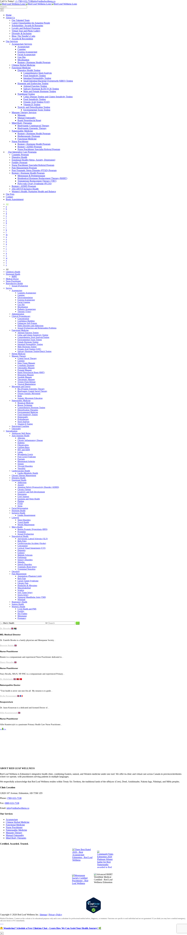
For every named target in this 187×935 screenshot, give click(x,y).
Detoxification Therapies (28, 410)
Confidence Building (26, 321)
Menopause (22, 616)
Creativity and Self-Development (31, 492)
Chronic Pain (23, 583)
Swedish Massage (25, 377)
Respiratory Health (19, 602)
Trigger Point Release (27, 382)
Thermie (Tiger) (24, 311)
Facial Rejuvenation (20, 508)
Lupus (20, 452)
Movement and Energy (21, 386)
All (7, 204)
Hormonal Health (13, 274)
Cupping (21, 295)
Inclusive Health (18, 513)
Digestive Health (18, 478)
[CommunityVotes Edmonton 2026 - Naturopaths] (106, 859)
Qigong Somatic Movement (29, 393)
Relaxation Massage (26, 375)
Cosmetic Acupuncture (27, 293)
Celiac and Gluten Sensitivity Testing (33, 335)
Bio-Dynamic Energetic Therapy (31, 389)
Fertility (21, 611)
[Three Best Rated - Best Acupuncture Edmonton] (83, 859)
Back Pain (22, 578)
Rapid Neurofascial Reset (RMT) (31, 372)
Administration (18, 314)
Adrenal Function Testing (28, 333)
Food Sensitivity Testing (28, 415)
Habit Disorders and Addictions (30, 326)
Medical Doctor (12, 279)
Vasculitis (21, 468)
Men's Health (17, 527)
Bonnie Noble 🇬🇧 (8, 645)
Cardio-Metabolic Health (28, 473)
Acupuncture (17, 290)
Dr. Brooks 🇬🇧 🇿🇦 (8, 628)
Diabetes (21, 443)
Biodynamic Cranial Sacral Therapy (32, 391)
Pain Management (19, 574)
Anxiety (21, 485)
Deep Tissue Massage (26, 363)
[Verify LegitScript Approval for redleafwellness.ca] (93, 905)
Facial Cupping (24, 302)
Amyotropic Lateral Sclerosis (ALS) (33, 539)
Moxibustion (23, 307)
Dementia (21, 550)
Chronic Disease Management (24, 475)
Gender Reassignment (26, 515)
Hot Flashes (22, 614)
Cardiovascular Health (21, 471)
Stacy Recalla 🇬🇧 (8, 662)
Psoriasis (21, 459)
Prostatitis (22, 532)
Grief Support (23, 496)
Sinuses (21, 464)
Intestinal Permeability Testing (30, 344)
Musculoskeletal (24, 588)
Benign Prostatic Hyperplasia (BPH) (32, 529)
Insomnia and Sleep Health (29, 499)
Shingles (21, 562)
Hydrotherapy (23, 419)
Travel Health (23, 522)
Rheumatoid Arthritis (26, 461)
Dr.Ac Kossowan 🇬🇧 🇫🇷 (11, 696)
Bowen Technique (25, 405)
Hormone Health (18, 510)
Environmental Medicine (28, 412)
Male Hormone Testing (27, 347)
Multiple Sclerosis (25, 555)
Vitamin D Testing (25, 424)
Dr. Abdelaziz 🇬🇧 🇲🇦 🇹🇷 (11, 679)
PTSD (20, 503)
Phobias (21, 501)
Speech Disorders (25, 564)
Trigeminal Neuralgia (26, 569)
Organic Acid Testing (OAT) (29, 349)
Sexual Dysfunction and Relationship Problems (37, 328)
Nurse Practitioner (13, 281)
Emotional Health (19, 480)
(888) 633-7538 (12, 803)
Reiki (20, 396)
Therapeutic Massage (26, 379)
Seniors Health (18, 604)
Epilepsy (21, 553)
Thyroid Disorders (25, 466)
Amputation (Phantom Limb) (30, 576)
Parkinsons (22, 557)
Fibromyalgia (23, 445)
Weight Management (26, 525)
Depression (22, 494)
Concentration (23, 319)
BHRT (14, 276)
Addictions (22, 482)
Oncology (16, 571)
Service (9, 288)
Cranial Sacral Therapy (27, 358)
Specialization (11, 431)
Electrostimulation (25, 297)
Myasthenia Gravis (25, 454)
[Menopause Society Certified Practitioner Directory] (81, 883)
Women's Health (18, 606)
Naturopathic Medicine (21, 400)
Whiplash (21, 599)
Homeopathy (23, 417)
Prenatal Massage (25, 370)
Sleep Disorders (24, 520)
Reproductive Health (14, 283)
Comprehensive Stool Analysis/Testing (33, 337)
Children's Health (13, 272)
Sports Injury (23, 595)
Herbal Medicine (18, 354)
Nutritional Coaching (20, 426)
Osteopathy (16, 429)
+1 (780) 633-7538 (23, 1)
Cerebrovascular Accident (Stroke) (32, 543)
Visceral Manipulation (27, 384)
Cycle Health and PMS (27, 609)
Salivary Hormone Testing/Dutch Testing (34, 351)
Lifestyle (15, 518)
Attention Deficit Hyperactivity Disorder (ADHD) (38, 487)
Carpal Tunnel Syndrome (28, 581)
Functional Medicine (20, 330)
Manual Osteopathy (15, 835)
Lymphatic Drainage (26, 365)
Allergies (21, 438)
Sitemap (43, 914)
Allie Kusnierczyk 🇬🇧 (10, 713)
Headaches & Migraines (27, 585)
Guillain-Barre (24, 447)
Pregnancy (22, 618)
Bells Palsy (22, 541)
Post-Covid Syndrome (27, 457)
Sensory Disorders (25, 560)
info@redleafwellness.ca (44, 1)
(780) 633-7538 (14, 798)
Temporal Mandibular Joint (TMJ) (32, 597)
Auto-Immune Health (20, 436)
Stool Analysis (23, 422)
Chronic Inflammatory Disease (30, 440)
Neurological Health (20, 536)
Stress (20, 506)
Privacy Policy (55, 914)
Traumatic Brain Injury (27, 567)
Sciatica (21, 590)
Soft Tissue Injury (25, 592)
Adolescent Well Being (21, 433)
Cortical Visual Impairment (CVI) (32, 548)
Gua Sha (21, 304)
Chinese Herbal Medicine (17, 822)
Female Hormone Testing (28, 342)
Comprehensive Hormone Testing (31, 407)
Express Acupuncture (26, 300)
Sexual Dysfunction (20, 286)
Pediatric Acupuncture (27, 309)
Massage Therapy (19, 356)
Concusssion (23, 546)
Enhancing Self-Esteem (27, 323)
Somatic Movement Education (30, 398)
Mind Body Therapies (16, 838)
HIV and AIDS (24, 450)
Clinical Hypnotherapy (21, 316)
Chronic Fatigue (24, 489)
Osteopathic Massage (26, 368)
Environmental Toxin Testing (30, 340)
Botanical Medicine (25, 403)
